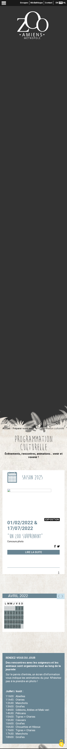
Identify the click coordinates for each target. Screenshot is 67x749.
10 (22, 612)
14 (14, 617)
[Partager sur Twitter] (58, 546)
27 (11, 626)
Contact (48, 3)
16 (19, 617)
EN (57, 3)
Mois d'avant (59, 596)
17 (22, 617)
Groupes (24, 3)
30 (11, 608)
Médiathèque (36, 3)
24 (22, 621)
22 (16, 621)
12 (8, 617)
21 (14, 621)
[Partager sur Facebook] (55, 546)
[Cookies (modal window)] (61, 743)
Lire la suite (33, 552)
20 (11, 621)
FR (61, 3)
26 (8, 626)
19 (8, 621)
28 (14, 626)
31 (14, 608)
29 (8, 608)
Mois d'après (63, 596)
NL (64, 3)
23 (19, 621)
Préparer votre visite (23, 428)
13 (11, 617)
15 (16, 617)
